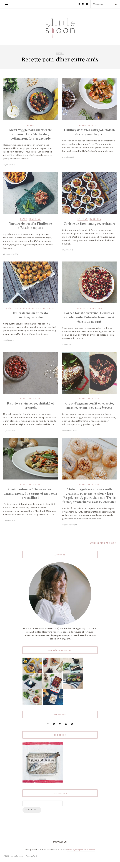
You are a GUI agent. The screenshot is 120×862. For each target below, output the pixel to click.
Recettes (94, 125)
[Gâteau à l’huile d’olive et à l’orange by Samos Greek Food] (32, 672)
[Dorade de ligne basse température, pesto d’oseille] (73, 672)
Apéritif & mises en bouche (23, 308)
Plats (30, 125)
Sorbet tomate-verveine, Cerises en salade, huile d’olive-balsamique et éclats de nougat (89, 317)
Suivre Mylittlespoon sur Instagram (81, 850)
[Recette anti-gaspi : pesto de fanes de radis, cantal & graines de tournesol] (32, 704)
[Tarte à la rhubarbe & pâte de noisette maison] (52, 688)
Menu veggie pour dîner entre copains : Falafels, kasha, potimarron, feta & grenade (30, 134)
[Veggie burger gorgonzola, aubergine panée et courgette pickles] (53, 672)
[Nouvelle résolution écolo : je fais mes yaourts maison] (53, 704)
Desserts (83, 308)
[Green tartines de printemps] (73, 688)
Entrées (83, 219)
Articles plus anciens (102, 543)
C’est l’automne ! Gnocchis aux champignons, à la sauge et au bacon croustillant (30, 494)
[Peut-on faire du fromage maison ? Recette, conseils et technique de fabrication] (32, 688)
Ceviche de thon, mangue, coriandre (89, 223)
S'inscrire (31, 810)
